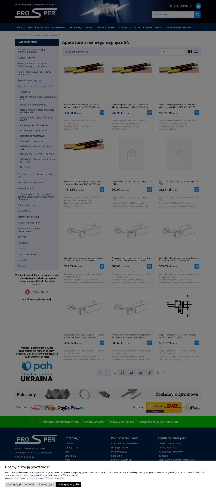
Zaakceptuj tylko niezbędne (20, 484)
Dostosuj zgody (46, 484)
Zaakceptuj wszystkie (68, 484)
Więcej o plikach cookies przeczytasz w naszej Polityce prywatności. (34, 478)
